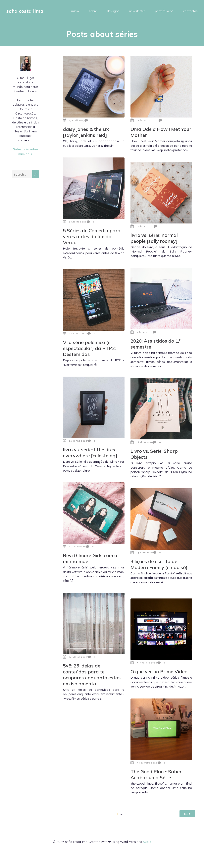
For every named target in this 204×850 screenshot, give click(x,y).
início (75, 11)
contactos (190, 11)
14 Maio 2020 (77, 546)
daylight (113, 11)
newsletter (137, 11)
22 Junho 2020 (78, 440)
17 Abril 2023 (76, 120)
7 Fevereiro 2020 (147, 662)
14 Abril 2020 (145, 552)
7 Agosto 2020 (78, 221)
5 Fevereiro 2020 (147, 762)
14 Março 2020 (78, 657)
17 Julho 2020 (145, 226)
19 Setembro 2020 (148, 120)
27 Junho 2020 (78, 333)
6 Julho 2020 (145, 332)
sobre (93, 11)
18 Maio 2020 (145, 442)
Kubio (147, 842)
